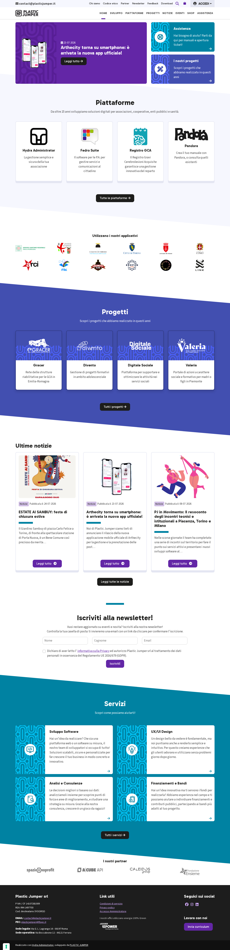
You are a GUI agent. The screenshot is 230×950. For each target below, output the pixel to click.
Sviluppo (116, 13)
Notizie (167, 13)
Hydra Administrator (42, 945)
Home (103, 13)
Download (167, 3)
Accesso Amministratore (113, 911)
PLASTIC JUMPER (79, 945)
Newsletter (138, 3)
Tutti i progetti (114, 407)
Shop (190, 13)
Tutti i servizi (114, 835)
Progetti (153, 13)
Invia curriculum (198, 926)
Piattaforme (134, 13)
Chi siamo (94, 3)
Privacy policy (107, 907)
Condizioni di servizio (111, 904)
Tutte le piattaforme (114, 198)
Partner (125, 3)
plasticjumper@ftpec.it (33, 922)
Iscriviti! (115, 663)
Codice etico (110, 3)
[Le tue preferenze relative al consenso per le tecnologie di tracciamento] (6, 946)
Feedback (152, 3)
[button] (202, 3)
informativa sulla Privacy (93, 651)
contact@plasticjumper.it (37, 918)
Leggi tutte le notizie (115, 581)
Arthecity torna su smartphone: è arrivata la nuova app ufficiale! (114, 514)
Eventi (180, 13)
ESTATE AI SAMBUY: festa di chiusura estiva (43, 514)
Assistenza (205, 13)
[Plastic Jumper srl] (26, 13)
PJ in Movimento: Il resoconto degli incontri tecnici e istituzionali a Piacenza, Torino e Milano (182, 519)
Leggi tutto (72, 61)
